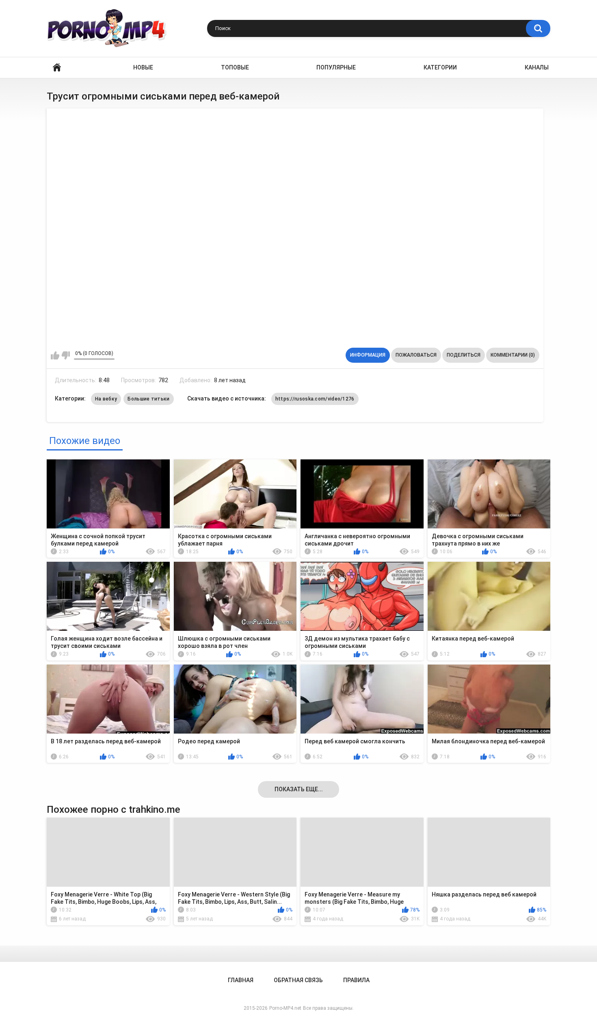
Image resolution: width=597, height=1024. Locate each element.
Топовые (235, 67)
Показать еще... (299, 789)
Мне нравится (55, 355)
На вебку (106, 399)
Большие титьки (148, 399)
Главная (57, 67)
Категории (440, 67)
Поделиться (463, 355)
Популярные (336, 67)
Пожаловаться (416, 355)
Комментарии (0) (513, 355)
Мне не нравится (65, 355)
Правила (356, 980)
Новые (143, 67)
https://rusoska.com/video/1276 (315, 399)
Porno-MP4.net (285, 1008)
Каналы (537, 67)
